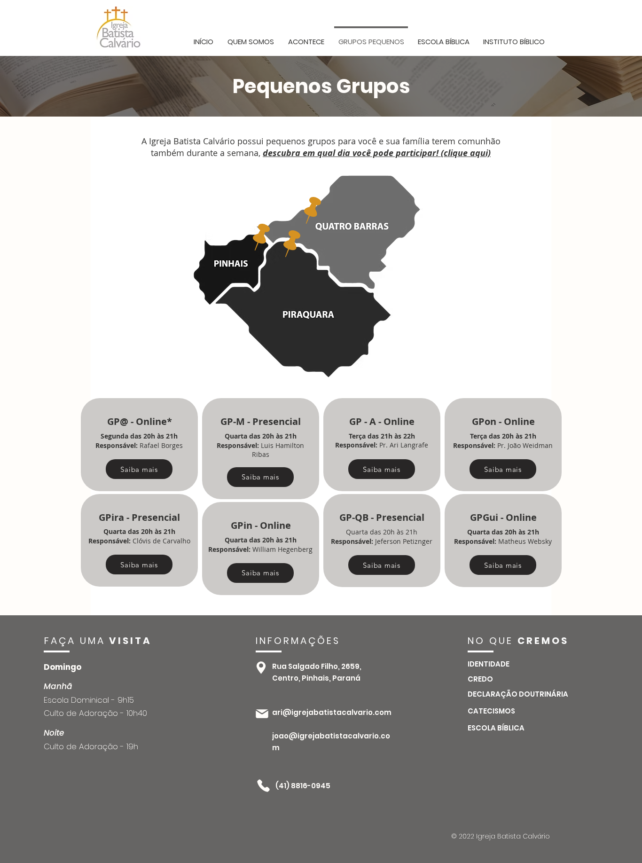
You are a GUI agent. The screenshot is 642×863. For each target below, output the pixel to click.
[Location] (261, 667)
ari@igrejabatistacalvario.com (331, 712)
